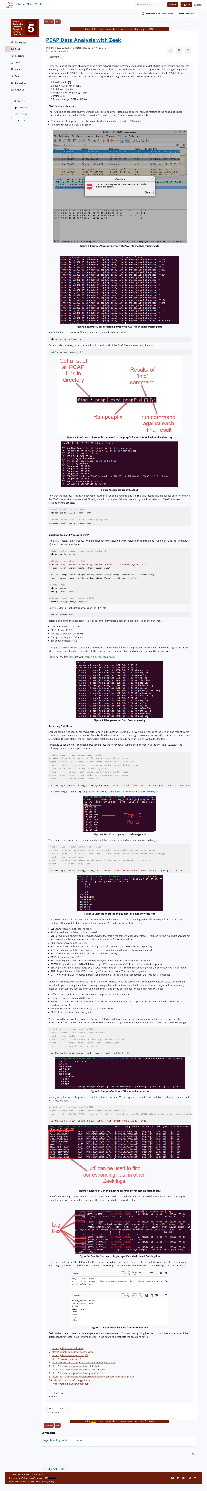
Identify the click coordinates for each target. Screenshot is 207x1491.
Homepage (20, 42)
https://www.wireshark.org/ (66, 1359)
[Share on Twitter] (188, 50)
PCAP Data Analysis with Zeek (83, 39)
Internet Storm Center (30, 4)
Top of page (192, 1454)
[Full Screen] (170, 50)
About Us (19, 89)
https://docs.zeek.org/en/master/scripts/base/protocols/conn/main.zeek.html (93, 1376)
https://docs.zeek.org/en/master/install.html (75, 1366)
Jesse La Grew (55, 51)
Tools (17, 76)
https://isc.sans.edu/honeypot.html (71, 1380)
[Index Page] (9, 4)
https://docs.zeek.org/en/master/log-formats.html (78, 1369)
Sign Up (198, 4)
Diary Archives (54, 1468)
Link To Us (14, 1481)
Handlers (35, 1481)
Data (17, 69)
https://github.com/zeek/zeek (67, 1348)
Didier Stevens (167, 13)
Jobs (17, 62)
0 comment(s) (54, 56)
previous (49, 21)
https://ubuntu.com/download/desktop (73, 1351)
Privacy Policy (48, 1481)
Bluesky (24, 114)
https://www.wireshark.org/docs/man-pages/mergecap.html (83, 1362)
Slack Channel (22, 101)
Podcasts (19, 55)
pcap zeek (63, 1408)
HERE (93, 29)
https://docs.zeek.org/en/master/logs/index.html (78, 1373)
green (193, 13)
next (58, 21)
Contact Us (20, 82)
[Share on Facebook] (179, 50)
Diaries (18, 49)
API (33, 1478)
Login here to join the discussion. (62, 1440)
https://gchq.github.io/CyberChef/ (71, 1383)
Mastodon (23, 107)
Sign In (186, 4)
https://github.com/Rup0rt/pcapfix (70, 1355)
